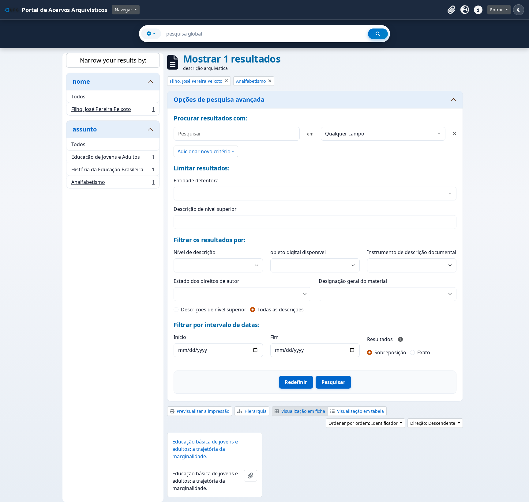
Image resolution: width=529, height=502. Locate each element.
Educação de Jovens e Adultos (113, 158)
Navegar (124, 10)
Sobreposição (390, 352)
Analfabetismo (113, 183)
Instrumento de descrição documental (411, 252)
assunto (85, 129)
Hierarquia (255, 411)
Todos (78, 96)
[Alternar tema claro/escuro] (518, 9)
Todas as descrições (280, 309)
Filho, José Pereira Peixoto (113, 110)
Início (180, 337)
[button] (451, 10)
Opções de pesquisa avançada (219, 99)
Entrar (497, 10)
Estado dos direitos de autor (206, 281)
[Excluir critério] (454, 133)
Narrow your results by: (113, 60)
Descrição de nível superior (205, 209)
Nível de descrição (195, 252)
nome (81, 81)
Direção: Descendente (433, 423)
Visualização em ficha (302, 411)
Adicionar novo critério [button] (204, 151)
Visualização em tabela (360, 411)
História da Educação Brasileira (113, 171)
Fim (274, 337)
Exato (423, 352)
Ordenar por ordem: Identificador (363, 423)
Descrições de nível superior (213, 309)
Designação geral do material (353, 281)
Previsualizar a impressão (202, 411)
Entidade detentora (196, 180)
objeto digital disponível (298, 252)
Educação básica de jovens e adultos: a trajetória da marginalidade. (205, 449)
